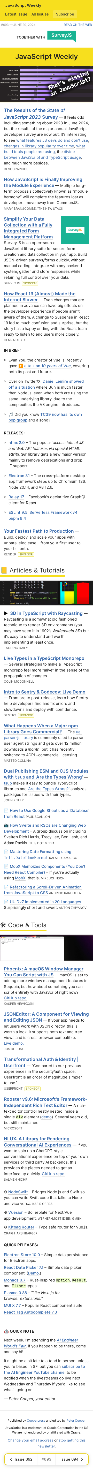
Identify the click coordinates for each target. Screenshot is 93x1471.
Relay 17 (16, 496)
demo (46, 1116)
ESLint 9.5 (18, 512)
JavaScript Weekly (23, 5)
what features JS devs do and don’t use (52, 140)
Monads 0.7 (15, 1280)
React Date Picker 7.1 (23, 1267)
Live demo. (14, 1043)
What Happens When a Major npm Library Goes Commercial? (41, 728)
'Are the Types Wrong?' (48, 788)
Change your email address (30, 1440)
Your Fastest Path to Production (39, 531)
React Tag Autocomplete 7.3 (30, 1312)
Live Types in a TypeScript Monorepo (44, 658)
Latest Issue (16, 14)
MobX (20, 878)
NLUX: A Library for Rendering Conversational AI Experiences (38, 1141)
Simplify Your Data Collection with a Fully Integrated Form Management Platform (28, 228)
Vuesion (16, 1212)
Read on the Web (78, 25)
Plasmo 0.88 (15, 1292)
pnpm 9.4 (17, 518)
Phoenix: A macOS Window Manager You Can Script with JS (43, 971)
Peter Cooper (76, 1420)
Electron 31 (19, 475)
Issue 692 (24, 1459)
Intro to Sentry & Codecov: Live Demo (45, 692)
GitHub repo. (15, 997)
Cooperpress (36, 1420)
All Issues (40, 14)
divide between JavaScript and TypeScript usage (42, 154)
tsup (8, 783)
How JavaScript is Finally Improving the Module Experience (43, 182)
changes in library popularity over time (39, 146)
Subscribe (65, 14)
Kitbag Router (21, 1227)
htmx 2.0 (17, 442)
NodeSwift (18, 1191)
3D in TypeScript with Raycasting (46, 613)
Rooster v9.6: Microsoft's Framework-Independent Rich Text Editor (45, 1102)
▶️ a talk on (44, 365)
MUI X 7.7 (12, 1305)
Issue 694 (69, 1459)
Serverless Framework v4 (53, 512)
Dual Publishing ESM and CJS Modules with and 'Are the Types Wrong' (46, 774)
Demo (33, 1273)
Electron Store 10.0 (22, 1254)
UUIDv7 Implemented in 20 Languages (45, 901)
